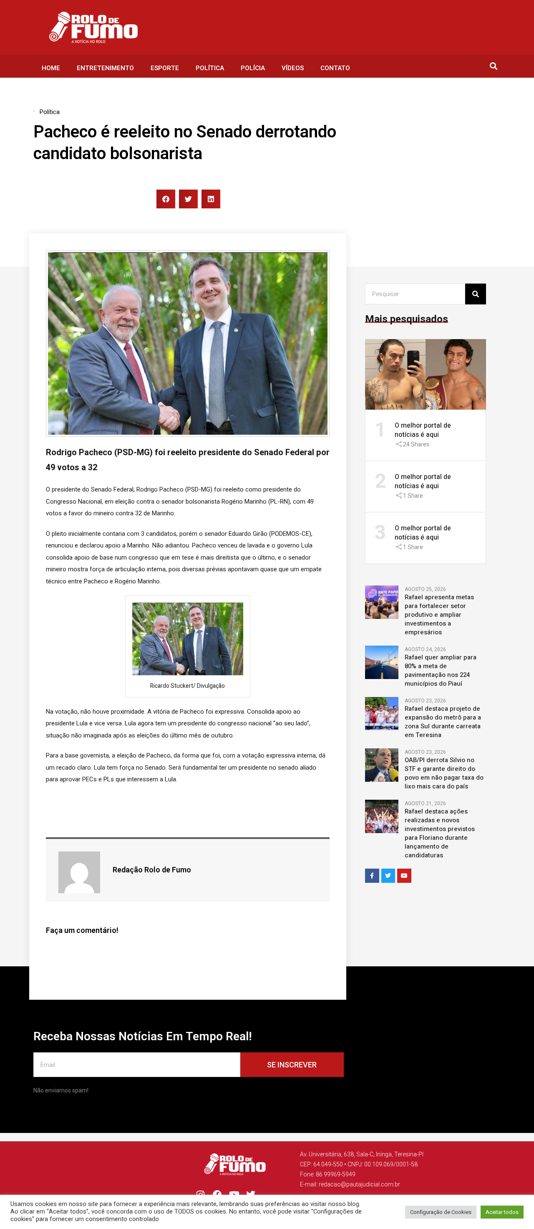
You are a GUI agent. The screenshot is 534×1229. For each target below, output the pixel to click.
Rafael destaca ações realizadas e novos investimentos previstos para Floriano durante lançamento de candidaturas (440, 833)
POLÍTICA (210, 68)
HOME (51, 68)
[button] (493, 66)
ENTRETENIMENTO (105, 68)
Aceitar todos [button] (502, 1212)
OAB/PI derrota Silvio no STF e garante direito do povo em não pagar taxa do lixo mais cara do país (444, 773)
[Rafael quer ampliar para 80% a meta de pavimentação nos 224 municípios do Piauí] (381, 661)
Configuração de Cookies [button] (440, 1212)
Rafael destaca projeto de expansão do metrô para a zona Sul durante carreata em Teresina (443, 722)
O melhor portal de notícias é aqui (423, 430)
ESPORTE (165, 68)
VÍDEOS (293, 68)
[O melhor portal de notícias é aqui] (425, 374)
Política (49, 112)
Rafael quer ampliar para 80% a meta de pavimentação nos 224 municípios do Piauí (440, 670)
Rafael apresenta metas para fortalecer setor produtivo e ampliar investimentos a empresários (439, 615)
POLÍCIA (253, 68)
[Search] (475, 294)
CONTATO (335, 68)
